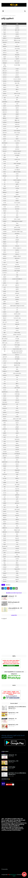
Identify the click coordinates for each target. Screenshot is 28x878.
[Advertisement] (14, 802)
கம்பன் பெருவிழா (11, 767)
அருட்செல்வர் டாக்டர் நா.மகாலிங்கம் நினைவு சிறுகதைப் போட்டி (17, 707)
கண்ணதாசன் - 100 (12, 596)
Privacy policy (4, 869)
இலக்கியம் (7, 15)
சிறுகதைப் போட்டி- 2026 (13, 712)
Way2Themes (13, 874)
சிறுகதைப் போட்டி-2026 (13, 724)
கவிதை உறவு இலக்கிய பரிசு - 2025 (15, 608)
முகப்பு (2, 15)
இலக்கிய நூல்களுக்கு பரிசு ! (14, 602)
